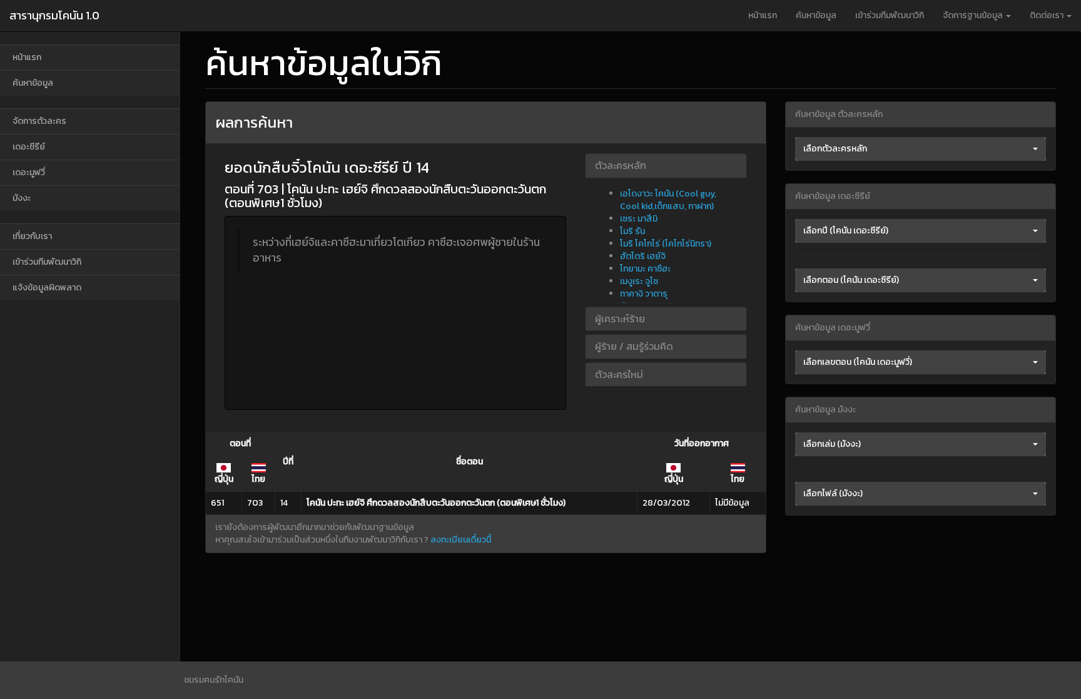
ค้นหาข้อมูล (816, 15)
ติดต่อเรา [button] (1047, 15)
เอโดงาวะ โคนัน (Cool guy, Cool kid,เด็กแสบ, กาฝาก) (668, 200)
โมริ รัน (632, 231)
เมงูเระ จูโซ (639, 281)
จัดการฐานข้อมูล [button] (974, 15)
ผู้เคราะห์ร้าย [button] (620, 318)
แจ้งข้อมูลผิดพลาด (47, 287)
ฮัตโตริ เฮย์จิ (643, 256)
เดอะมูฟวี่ (29, 172)
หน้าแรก (762, 15)
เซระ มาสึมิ (638, 218)
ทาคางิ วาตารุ (643, 293)
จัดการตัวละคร (39, 121)
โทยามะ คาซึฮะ (645, 268)
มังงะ (22, 198)
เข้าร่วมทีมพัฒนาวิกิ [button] (889, 15)
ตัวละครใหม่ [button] (619, 374)
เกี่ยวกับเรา (32, 236)
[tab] (666, 166)
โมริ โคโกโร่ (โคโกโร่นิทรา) (665, 243)
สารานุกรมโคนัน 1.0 (54, 15)
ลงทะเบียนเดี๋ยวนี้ (460, 539)
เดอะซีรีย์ (29, 146)
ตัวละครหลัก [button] (620, 165)
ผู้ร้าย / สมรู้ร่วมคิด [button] (634, 346)
